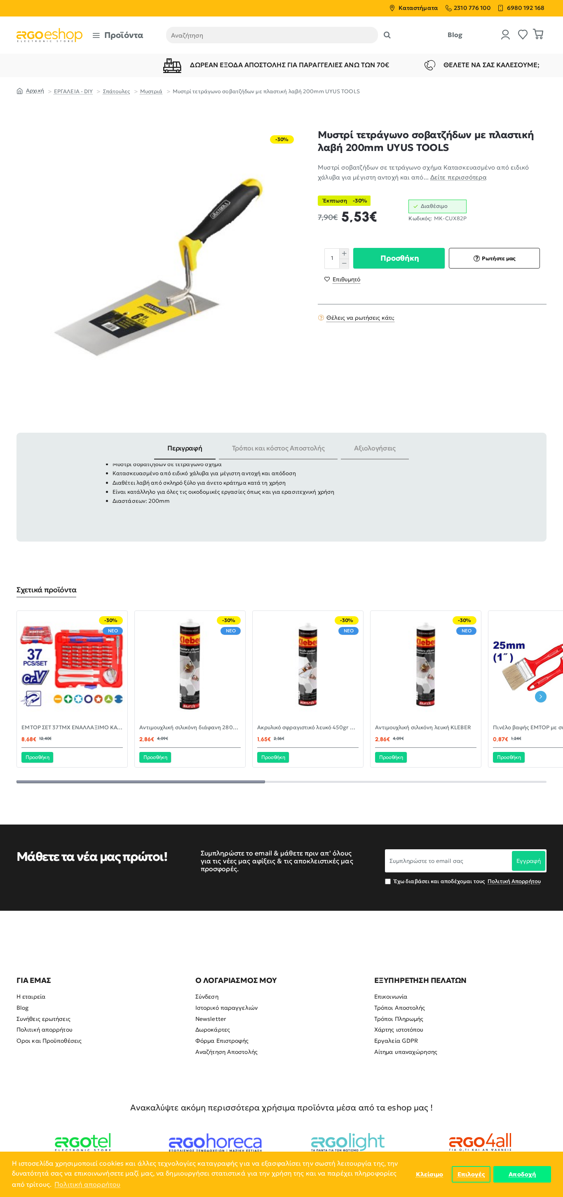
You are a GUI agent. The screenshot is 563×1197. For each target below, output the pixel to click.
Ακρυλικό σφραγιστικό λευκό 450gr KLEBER (308, 727)
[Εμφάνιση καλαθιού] (538, 35)
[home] (30, 90)
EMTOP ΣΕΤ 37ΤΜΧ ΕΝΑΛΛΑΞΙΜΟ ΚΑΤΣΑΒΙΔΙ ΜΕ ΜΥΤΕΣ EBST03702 (72, 727)
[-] (344, 263)
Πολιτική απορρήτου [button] (87, 1184)
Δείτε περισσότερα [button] (458, 177)
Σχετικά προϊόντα (46, 589)
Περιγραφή (184, 448)
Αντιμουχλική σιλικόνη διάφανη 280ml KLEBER (190, 727)
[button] (398, 258)
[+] (344, 253)
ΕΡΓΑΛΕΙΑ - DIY (73, 91)
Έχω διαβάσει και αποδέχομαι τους (467, 881)
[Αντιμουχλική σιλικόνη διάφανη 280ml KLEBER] (190, 666)
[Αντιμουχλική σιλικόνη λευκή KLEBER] (426, 666)
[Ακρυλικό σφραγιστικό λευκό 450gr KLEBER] (308, 666)
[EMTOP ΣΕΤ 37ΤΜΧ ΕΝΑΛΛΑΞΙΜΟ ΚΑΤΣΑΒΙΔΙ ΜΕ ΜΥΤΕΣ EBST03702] (72, 666)
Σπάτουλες (116, 91)
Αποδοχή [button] (522, 1174)
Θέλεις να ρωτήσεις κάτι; (360, 317)
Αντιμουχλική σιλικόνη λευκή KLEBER (423, 727)
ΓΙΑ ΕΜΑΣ (33, 980)
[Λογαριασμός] (506, 35)
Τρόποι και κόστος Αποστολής (278, 448)
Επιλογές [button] (471, 1174)
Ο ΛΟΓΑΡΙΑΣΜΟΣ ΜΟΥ (236, 980)
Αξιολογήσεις (374, 448)
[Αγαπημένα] (523, 35)
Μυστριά (151, 91)
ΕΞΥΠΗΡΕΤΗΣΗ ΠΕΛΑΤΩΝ (420, 980)
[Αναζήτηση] (387, 35)
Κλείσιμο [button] (429, 1174)
